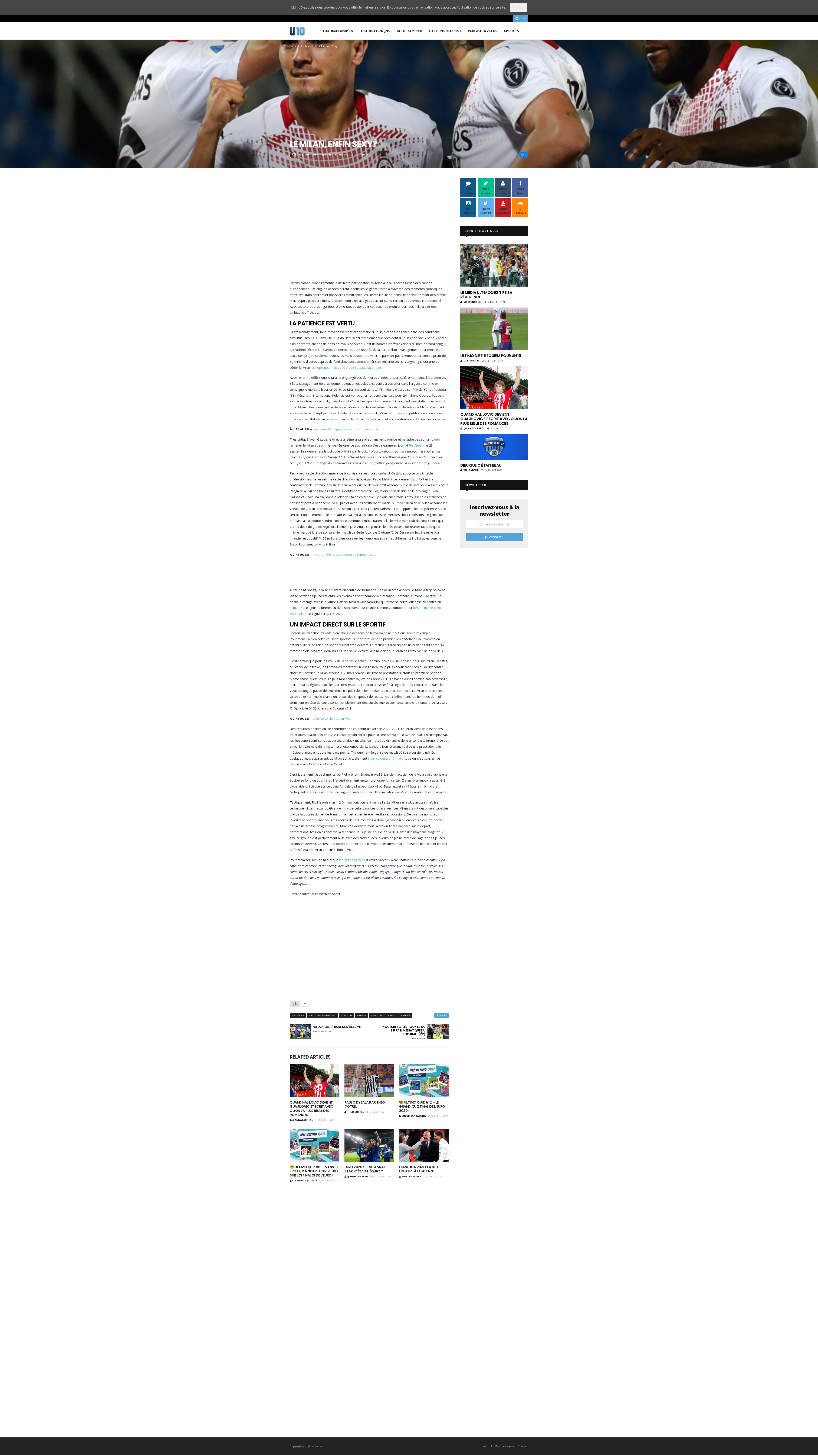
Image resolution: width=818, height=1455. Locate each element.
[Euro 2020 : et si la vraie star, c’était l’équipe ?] (369, 1145)
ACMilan (299, 1015)
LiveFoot (487, 1446)
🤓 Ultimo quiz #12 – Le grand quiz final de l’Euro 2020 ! (422, 1106)
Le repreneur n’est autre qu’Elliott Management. (346, 367)
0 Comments (360, 154)
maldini (378, 1015)
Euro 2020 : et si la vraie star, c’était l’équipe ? (365, 1169)
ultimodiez (472, 360)
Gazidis (347, 1015)
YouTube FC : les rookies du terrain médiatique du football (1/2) (404, 1032)
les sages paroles (351, 860)
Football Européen (338, 31)
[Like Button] (295, 1004)
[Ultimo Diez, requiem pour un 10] (494, 329)
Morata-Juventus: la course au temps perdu (344, 554)
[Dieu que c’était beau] (494, 447)
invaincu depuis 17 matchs (387, 758)
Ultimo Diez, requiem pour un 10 (490, 355)
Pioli (393, 1015)
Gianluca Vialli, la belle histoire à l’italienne (419, 1169)
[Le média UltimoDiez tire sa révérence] (494, 265)
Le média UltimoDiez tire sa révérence (486, 295)
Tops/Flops (510, 31)
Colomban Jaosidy (414, 1115)
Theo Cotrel (355, 1111)
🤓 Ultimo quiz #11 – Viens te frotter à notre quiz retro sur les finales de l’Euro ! (314, 1171)
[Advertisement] (369, 230)
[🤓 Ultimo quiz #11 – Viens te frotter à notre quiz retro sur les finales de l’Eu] (314, 1145)
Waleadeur (471, 470)
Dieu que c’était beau (480, 465)
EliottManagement (323, 1015)
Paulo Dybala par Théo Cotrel (364, 1104)
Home (293, 46)
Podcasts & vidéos (482, 31)
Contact (522, 1446)
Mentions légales (505, 1446)
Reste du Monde (409, 31)
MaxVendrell (473, 301)
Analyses (306, 46)
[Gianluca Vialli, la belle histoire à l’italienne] (424, 1145)
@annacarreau (302, 1119)
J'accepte (518, 7)
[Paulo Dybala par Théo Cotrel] (369, 1080)
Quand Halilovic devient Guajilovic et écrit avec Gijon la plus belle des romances (311, 1108)
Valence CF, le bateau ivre (331, 718)
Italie (362, 1015)
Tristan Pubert (308, 154)
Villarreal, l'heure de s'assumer (338, 1029)
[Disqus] (369, 1248)
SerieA (406, 1015)
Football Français (375, 31)
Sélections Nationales (445, 31)
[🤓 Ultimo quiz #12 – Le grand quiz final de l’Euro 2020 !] (424, 1080)
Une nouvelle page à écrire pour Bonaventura (346, 429)
